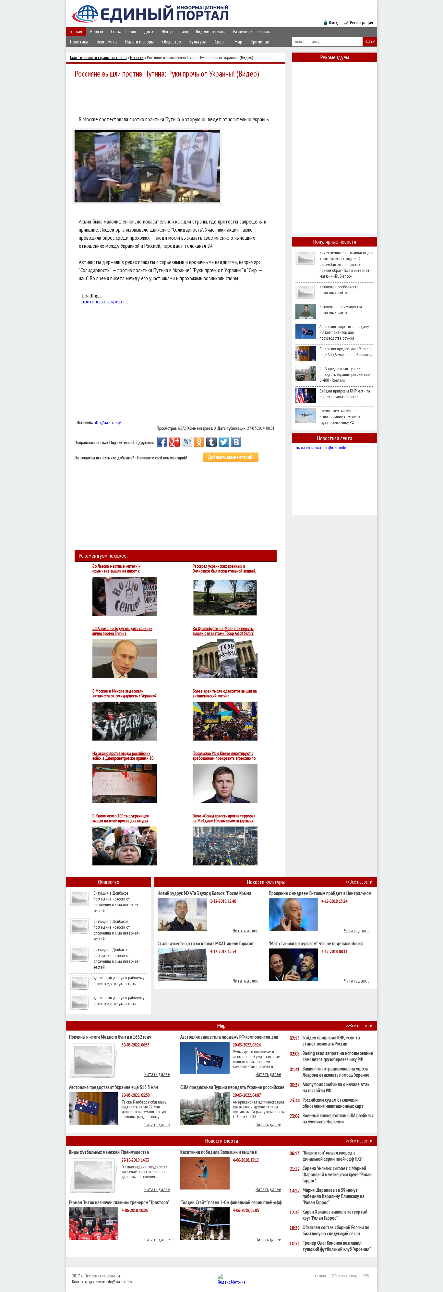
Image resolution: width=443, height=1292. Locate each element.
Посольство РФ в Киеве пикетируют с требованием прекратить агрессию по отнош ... (224, 756)
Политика (79, 42)
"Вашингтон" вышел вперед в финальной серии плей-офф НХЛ (333, 1156)
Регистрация (361, 22)
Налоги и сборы (139, 42)
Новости (96, 31)
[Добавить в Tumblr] (211, 442)
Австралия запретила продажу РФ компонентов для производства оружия (344, 332)
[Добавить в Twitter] (224, 442)
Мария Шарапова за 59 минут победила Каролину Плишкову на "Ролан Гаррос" (334, 1196)
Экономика (107, 42)
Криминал (260, 42)
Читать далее (245, 930)
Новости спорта (221, 1140)
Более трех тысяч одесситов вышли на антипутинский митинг (225, 693)
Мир (238, 42)
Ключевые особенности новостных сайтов (338, 290)
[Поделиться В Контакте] (236, 442)
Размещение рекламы (251, 31)
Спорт (220, 42)
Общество (171, 42)
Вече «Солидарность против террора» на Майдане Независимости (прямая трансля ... (224, 818)
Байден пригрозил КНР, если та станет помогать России (344, 394)
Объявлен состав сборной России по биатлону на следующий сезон (336, 1230)
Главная (76, 31)
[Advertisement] (177, 98)
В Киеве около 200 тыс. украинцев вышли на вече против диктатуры (120, 818)
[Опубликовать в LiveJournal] (187, 442)
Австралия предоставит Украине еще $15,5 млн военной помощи (346, 351)
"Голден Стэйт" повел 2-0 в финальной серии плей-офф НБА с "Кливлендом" (230, 1202)
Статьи (116, 31)
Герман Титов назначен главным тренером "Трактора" (119, 1202)
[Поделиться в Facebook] (162, 442)
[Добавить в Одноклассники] (199, 442)
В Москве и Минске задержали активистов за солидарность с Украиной (124, 693)
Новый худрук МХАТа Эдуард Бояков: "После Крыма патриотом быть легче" (204, 893)
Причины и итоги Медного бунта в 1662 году (110, 1036)
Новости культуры (266, 882)
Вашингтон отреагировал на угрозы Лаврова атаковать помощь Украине (336, 1072)
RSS (366, 1276)
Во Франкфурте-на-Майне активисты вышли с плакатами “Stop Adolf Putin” (223, 631)
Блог (132, 31)
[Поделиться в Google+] (174, 442)
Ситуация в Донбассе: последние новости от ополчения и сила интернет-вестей (116, 901)
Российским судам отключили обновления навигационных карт (333, 1103)
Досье (149, 31)
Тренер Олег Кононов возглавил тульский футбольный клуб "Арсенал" (337, 1246)
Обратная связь (344, 1276)
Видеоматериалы (210, 31)
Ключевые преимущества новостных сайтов (340, 309)
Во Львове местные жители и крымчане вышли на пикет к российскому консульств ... (116, 569)
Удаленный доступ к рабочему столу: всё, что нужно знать (118, 980)
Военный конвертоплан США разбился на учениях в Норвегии (338, 1118)
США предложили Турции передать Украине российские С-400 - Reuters (344, 374)
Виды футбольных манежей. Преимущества (109, 1151)
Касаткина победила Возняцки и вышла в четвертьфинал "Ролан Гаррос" (218, 1151)
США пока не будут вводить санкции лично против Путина (122, 631)
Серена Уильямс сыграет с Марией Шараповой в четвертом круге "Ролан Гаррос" (337, 1174)
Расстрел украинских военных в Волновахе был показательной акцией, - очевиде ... (224, 569)
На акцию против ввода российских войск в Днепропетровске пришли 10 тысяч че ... (122, 756)
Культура (197, 42)
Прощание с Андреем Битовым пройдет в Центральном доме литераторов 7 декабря (320, 893)
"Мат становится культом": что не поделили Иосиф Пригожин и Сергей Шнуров (316, 943)
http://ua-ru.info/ (107, 422)
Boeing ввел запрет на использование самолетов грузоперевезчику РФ (340, 416)
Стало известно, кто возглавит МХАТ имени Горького (206, 943)
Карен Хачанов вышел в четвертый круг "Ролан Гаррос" (335, 1215)
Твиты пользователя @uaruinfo (320, 448)
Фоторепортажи (175, 31)
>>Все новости (359, 882)
